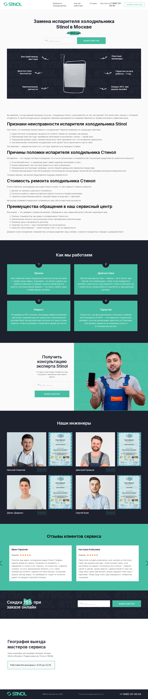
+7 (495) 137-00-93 (115, 4)
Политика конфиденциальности (91, 694)
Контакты (104, 3)
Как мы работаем (78, 4)
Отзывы (93, 3)
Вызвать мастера (134, 5)
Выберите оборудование (59, 4)
